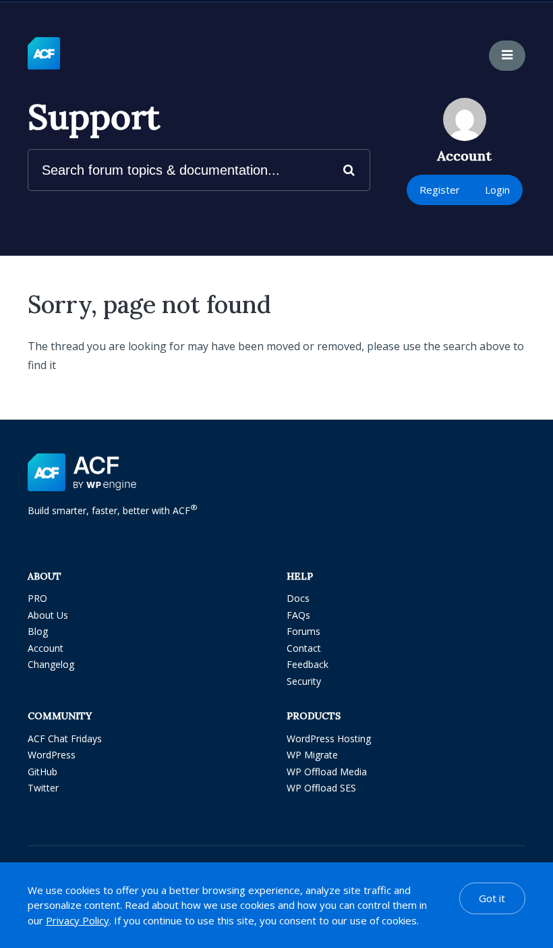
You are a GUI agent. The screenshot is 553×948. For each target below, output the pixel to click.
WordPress (52, 754)
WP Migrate (312, 754)
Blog (38, 631)
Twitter (43, 787)
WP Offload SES (321, 787)
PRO (37, 598)
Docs (298, 598)
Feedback (307, 664)
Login (497, 189)
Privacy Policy (77, 920)
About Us (48, 615)
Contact (304, 648)
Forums (303, 631)
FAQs (298, 615)
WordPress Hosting (329, 738)
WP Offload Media (327, 771)
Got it (492, 898)
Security (304, 681)
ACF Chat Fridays (65, 738)
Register (439, 189)
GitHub (42, 771)
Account (45, 648)
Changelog (51, 664)
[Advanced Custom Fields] (44, 54)
